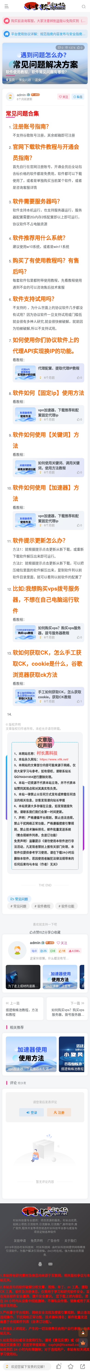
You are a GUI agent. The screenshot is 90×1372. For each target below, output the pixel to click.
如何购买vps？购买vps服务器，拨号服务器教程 (59, 630)
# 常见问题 (18, 906)
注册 (61, 1112)
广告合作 (54, 1240)
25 (45, 951)
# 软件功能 (66, 906)
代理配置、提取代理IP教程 (58, 368)
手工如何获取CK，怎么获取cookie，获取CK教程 (59, 694)
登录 (34, 1112)
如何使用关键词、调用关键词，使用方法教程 (59, 465)
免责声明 (37, 1240)
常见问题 (25, 79)
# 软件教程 (42, 906)
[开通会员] (83, 1343)
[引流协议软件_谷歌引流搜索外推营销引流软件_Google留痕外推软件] (45, 1211)
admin (21, 94)
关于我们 (70, 1240)
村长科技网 (43, 1247)
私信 (79, 97)
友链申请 (20, 1240)
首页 (11, 79)
